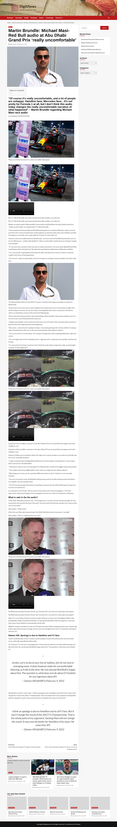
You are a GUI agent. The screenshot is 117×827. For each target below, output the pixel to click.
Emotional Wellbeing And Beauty (91, 49)
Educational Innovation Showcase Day (92, 39)
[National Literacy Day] (58, 803)
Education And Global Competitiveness (93, 53)
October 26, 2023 (69, 785)
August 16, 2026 (21, 815)
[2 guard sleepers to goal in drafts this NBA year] (18, 767)
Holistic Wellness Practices (89, 42)
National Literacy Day (87, 46)
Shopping (34, 18)
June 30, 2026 (83, 815)
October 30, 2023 (45, 787)
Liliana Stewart (13, 44)
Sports (41, 18)
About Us (59, 18)
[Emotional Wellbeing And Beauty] (79, 803)
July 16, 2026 (62, 814)
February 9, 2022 (55, 680)
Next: (61, 747)
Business (10, 18)
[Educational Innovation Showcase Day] (17, 803)
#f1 (55, 676)
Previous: (24, 746)
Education (18, 18)
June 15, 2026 (104, 815)
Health (26, 18)
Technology (49, 18)
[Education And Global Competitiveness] (100, 803)
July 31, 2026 (41, 814)
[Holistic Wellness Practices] (37, 803)
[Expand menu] (63, 18)
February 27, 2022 (23, 44)
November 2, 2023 (21, 781)
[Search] (109, 17)
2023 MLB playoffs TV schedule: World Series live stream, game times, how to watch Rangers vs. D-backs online (42, 781)
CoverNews (68, 824)
